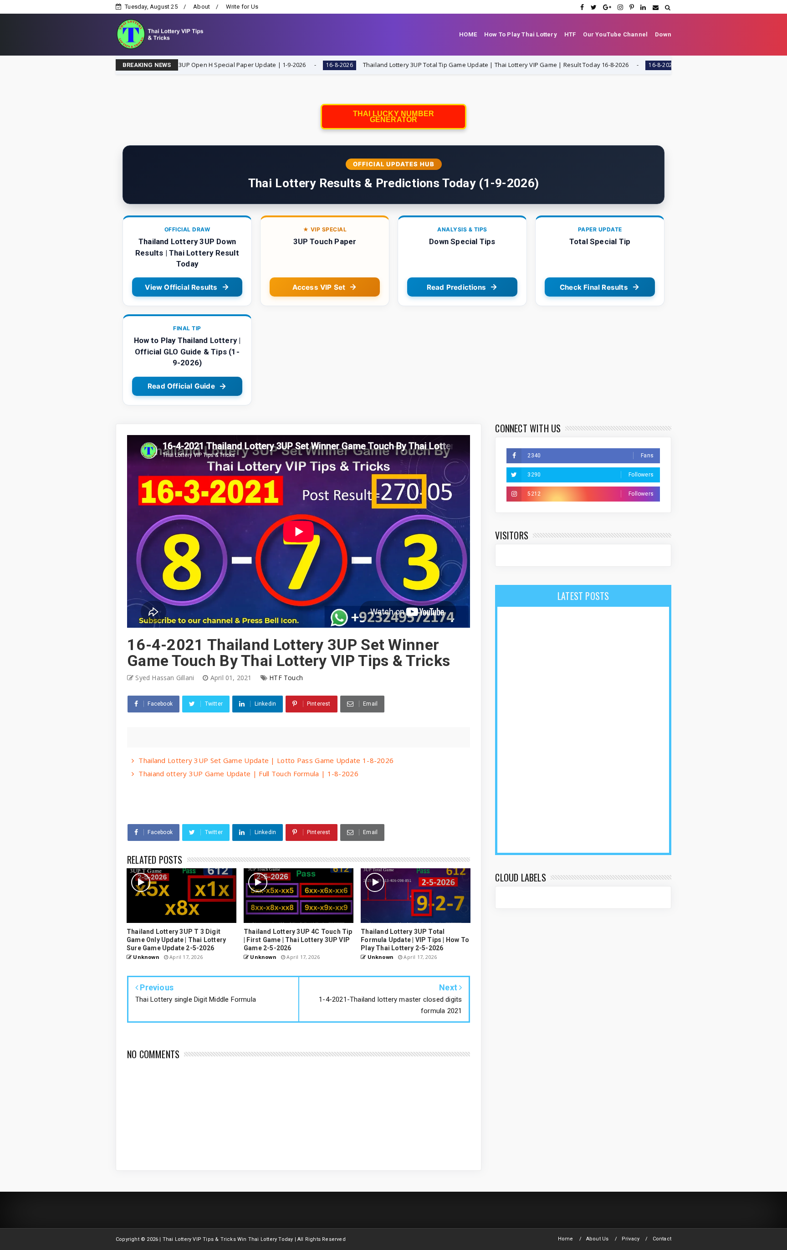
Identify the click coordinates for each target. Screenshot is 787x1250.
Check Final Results (594, 287)
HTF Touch (286, 677)
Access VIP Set (319, 287)
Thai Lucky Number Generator (393, 116)
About (201, 6)
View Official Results (181, 287)
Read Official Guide (181, 386)
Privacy (630, 1238)
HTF (570, 34)
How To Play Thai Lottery (520, 34)
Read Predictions (456, 287)
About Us (597, 1238)
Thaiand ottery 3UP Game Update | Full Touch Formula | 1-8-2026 (248, 773)
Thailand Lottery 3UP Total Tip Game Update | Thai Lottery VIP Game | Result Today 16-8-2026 (420, 65)
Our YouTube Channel (615, 34)
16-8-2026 (263, 65)
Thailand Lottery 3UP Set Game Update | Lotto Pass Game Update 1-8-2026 (266, 760)
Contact (662, 1238)
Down (663, 34)
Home (565, 1238)
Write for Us (242, 6)
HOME (468, 34)
